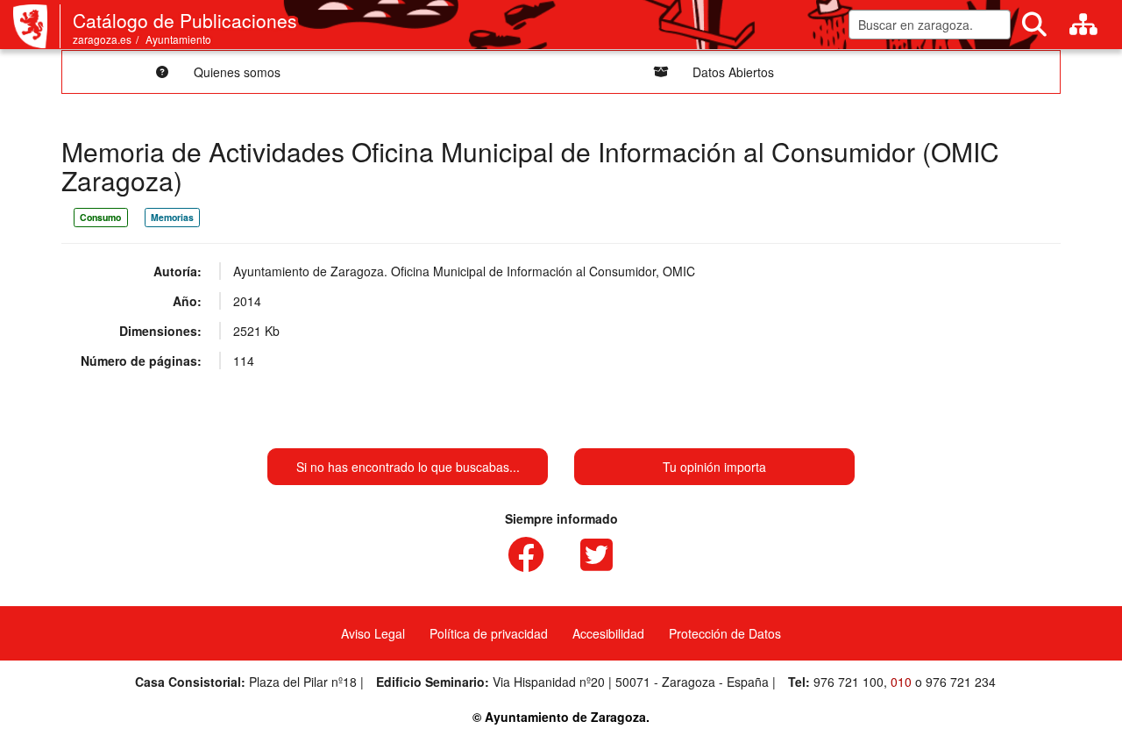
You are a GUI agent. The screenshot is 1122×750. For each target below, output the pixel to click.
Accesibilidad (608, 633)
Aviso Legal (373, 633)
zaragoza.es (102, 39)
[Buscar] (1034, 24)
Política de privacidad (489, 633)
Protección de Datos (725, 633)
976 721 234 (961, 681)
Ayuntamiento (178, 39)
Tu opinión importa (714, 466)
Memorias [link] (172, 217)
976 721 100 (848, 681)
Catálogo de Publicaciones (185, 20)
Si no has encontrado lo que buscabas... (408, 466)
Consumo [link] (100, 217)
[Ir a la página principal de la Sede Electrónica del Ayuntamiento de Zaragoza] (36, 26)
